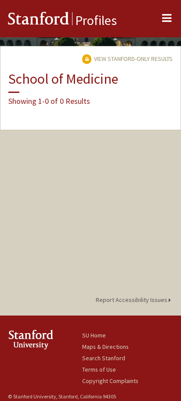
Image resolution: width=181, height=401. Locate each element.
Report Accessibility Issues (132, 300)
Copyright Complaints (110, 381)
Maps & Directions (105, 347)
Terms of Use (99, 369)
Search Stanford (103, 358)
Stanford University (45, 339)
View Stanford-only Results (133, 59)
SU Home (94, 335)
